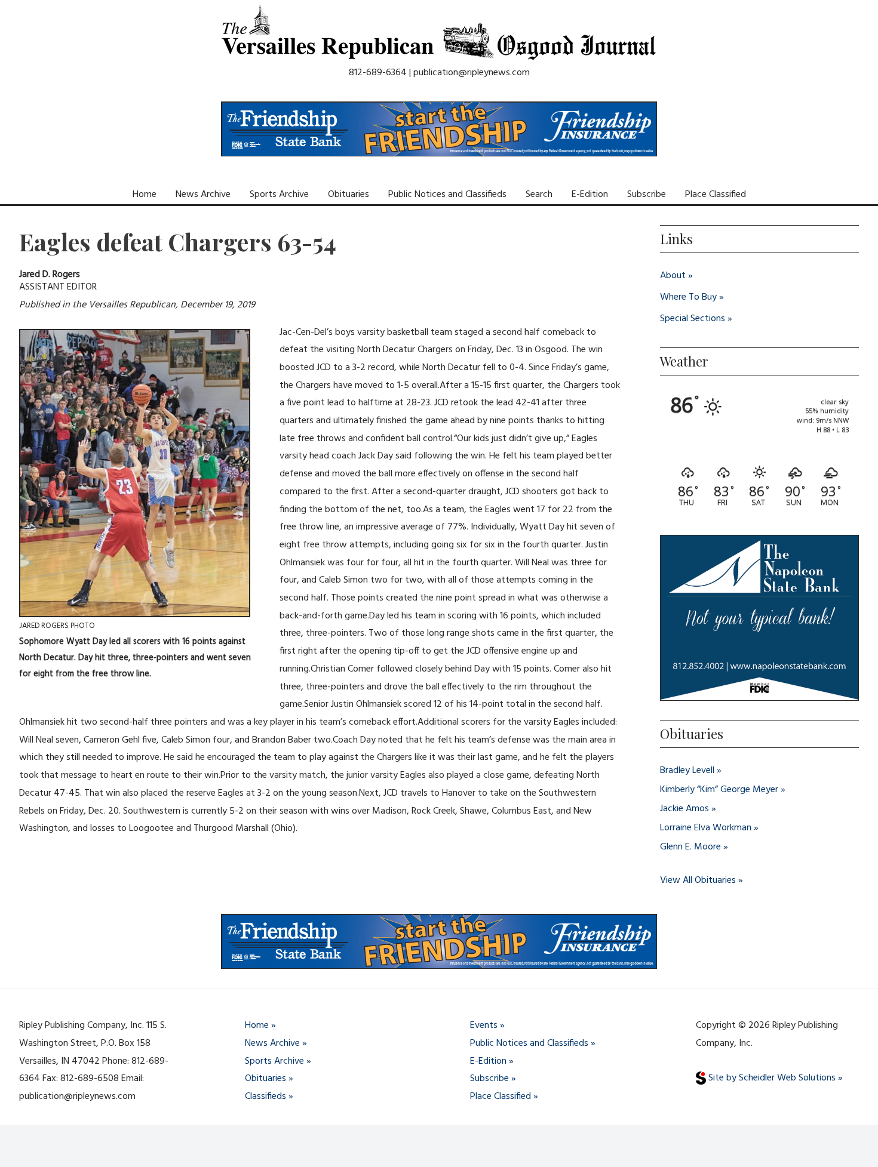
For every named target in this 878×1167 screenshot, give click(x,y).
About (673, 276)
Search (539, 194)
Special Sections (692, 319)
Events (484, 1025)
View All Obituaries (698, 880)
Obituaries (348, 194)
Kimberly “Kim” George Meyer (719, 789)
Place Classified (715, 194)
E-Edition (590, 194)
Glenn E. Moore (690, 847)
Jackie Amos (684, 809)
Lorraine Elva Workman (705, 828)
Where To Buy (688, 297)
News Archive (203, 194)
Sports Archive (279, 194)
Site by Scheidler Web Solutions (771, 1078)
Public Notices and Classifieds (447, 194)
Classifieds (265, 1096)
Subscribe (646, 194)
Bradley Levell (687, 770)
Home (144, 194)
